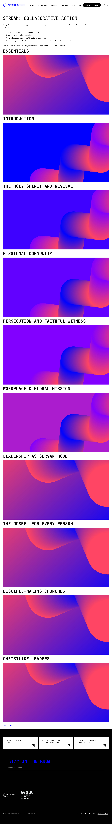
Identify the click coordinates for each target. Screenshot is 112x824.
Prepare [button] (31, 5)
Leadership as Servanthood (35, 456)
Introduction (18, 118)
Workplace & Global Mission (36, 388)
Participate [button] (42, 5)
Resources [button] (65, 5)
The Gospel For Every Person (38, 523)
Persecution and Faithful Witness (44, 321)
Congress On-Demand (92, 5)
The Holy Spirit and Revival (38, 186)
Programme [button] (54, 5)
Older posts (7, 726)
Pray (74, 5)
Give (79, 5)
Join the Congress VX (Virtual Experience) (51, 741)
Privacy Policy (103, 814)
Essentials (16, 51)
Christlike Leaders (26, 658)
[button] (106, 5)
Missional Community (27, 253)
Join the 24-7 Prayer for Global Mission (88, 741)
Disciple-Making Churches (34, 591)
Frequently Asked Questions (13, 741)
